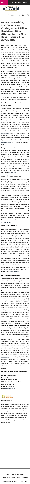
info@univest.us (6, 142)
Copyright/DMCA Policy (10, 481)
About (7, 474)
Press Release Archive (17, 474)
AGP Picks (4, 2)
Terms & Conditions (22, 477)
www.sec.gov (5, 133)
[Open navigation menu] (2, 14)
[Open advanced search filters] (23, 15)
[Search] (19, 15)
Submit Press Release (8, 477)
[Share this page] (27, 14)
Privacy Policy (23, 481)
